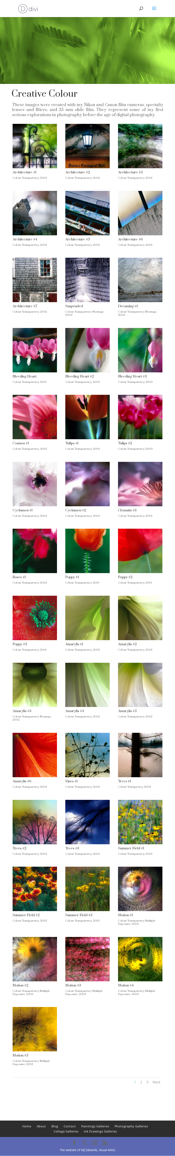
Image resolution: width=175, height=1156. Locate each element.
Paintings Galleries (95, 1126)
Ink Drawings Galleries (100, 1131)
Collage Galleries (66, 1131)
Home (26, 1126)
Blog (54, 1126)
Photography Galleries (131, 1126)
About (41, 1126)
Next (156, 1082)
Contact (70, 1126)
